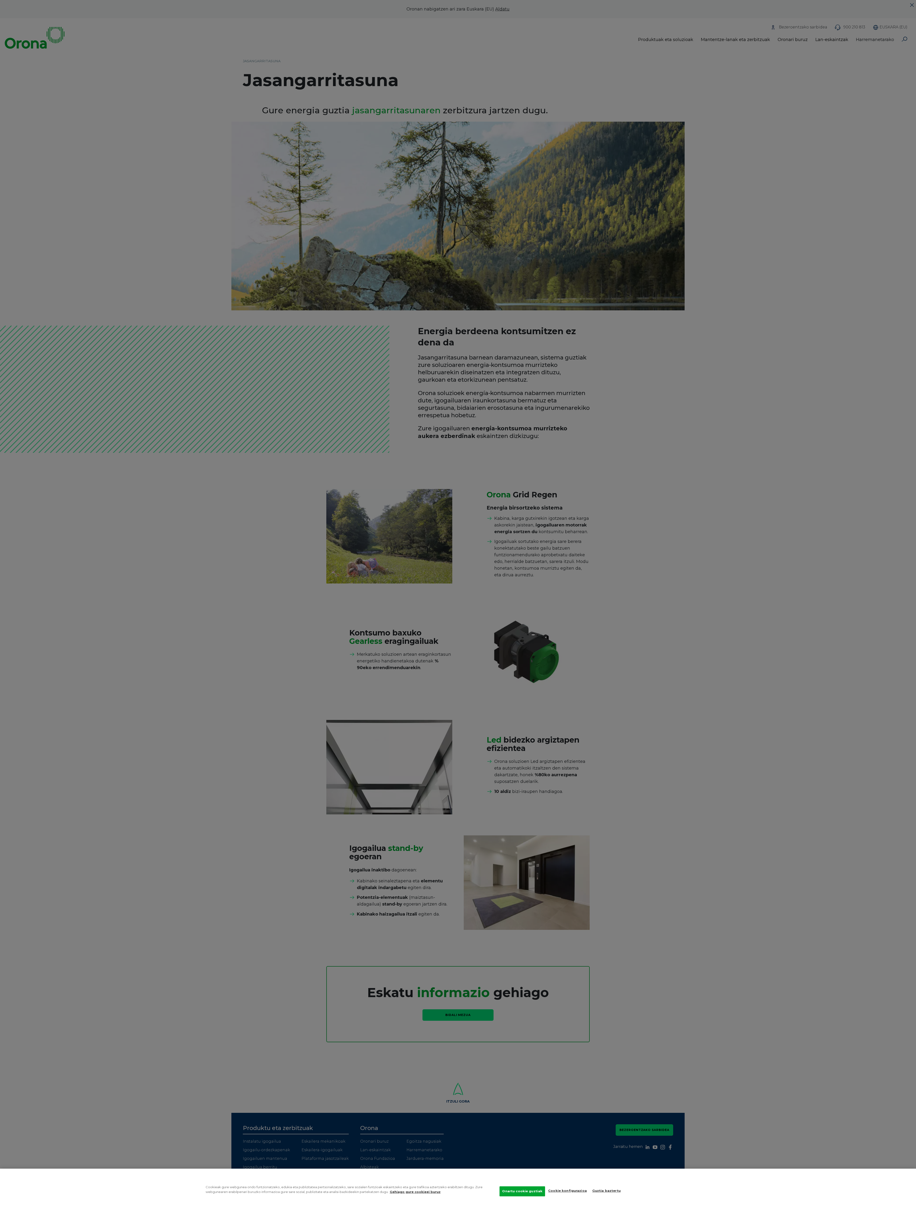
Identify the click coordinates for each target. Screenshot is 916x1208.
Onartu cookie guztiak (522, 1191)
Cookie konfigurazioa (567, 1190)
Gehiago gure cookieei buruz (415, 1192)
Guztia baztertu (606, 1190)
